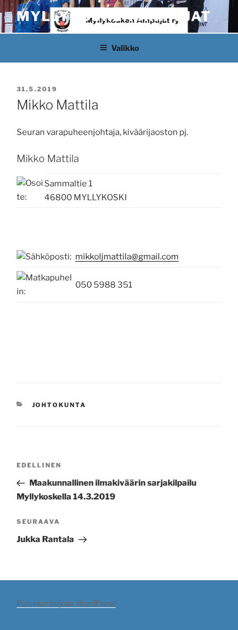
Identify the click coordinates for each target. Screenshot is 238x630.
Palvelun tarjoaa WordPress (66, 603)
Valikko (125, 48)
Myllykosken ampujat (114, 16)
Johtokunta (59, 405)
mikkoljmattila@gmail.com (127, 257)
